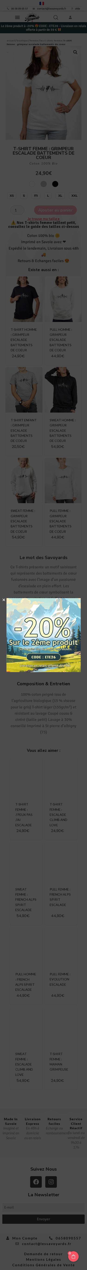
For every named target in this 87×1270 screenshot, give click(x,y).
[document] (43, 635)
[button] (4, 600)
